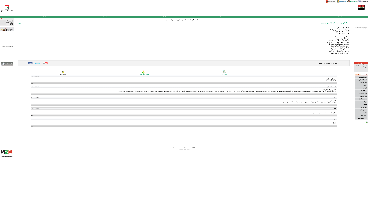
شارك (19, 23)
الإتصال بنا (44, 16)
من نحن (279, 16)
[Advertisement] (184, 9)
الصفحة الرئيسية (338, 16)
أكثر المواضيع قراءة (162, 16)
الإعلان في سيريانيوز (103, 16)
